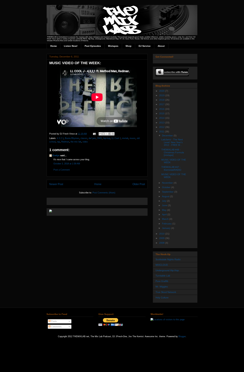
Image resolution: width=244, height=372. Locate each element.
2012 (162, 127)
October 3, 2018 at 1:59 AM (66, 163)
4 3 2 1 (60, 138)
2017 (162, 104)
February (167, 223)
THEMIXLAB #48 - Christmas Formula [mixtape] (172, 152)
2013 (162, 122)
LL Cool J (116, 138)
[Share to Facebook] (109, 133)
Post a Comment (61, 170)
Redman (65, 141)
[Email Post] (94, 134)
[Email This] (100, 133)
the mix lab (76, 141)
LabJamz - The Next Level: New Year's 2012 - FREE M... (172, 142)
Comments (56, 326)
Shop (128, 46)
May (164, 210)
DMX (99, 138)
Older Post (138, 184)
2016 (162, 109)
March (165, 219)
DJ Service (145, 46)
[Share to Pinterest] (113, 133)
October (166, 187)
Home (53, 46)
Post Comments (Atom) (103, 192)
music (132, 138)
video (85, 141)
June (165, 205)
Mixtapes (113, 46)
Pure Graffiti (162, 281)
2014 (162, 118)
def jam (92, 138)
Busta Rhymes (72, 138)
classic (84, 138)
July (164, 201)
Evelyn (56, 155)
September (168, 191)
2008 (162, 242)
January (166, 228)
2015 (162, 113)
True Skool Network (166, 292)
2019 (162, 95)
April (164, 214)
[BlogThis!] (103, 133)
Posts (53, 321)
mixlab (125, 138)
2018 (162, 100)
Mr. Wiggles (162, 286)
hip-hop (106, 138)
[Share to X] (106, 133)
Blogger (182, 336)
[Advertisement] (88, 200)
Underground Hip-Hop (167, 270)
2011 (162, 131)
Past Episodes (93, 46)
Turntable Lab (163, 275)
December (168, 135)
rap (58, 141)
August (166, 196)
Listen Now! (71, 46)
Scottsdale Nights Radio (168, 259)
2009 (162, 238)
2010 (162, 233)
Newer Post (56, 184)
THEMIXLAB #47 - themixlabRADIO (171, 168)
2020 (162, 91)
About (161, 46)
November (168, 182)
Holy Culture (162, 297)
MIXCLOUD (162, 265)
